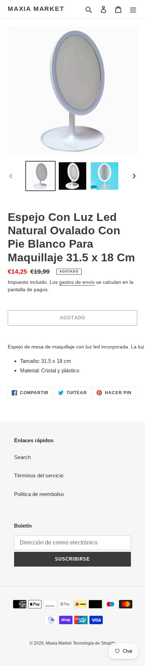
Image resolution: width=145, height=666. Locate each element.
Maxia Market (36, 8)
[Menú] (133, 9)
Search (22, 457)
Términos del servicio (38, 475)
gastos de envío (77, 282)
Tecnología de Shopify (94, 643)
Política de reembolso (39, 494)
